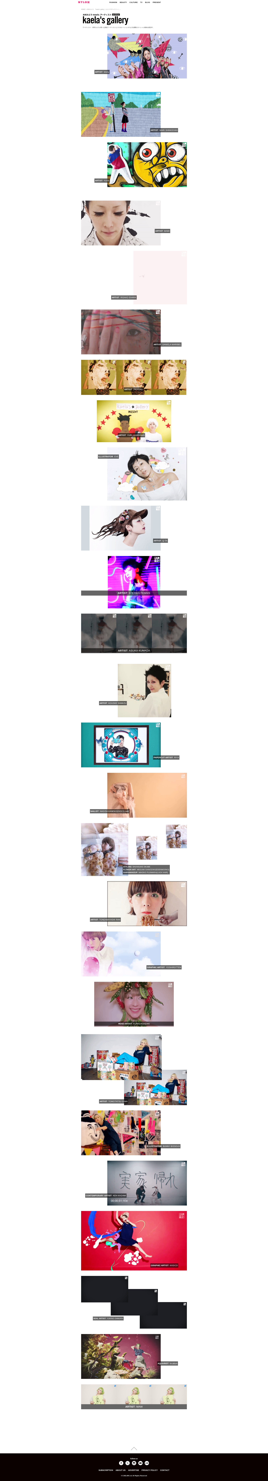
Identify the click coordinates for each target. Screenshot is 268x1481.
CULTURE (133, 2)
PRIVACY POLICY (150, 1470)
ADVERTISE (133, 1470)
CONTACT (164, 1470)
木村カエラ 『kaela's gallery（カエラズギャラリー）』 (104, 9)
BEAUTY (123, 2)
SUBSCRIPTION (106, 1470)
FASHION (113, 2)
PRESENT (157, 2)
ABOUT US (121, 1470)
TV (141, 2)
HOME (83, 9)
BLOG (147, 2)
